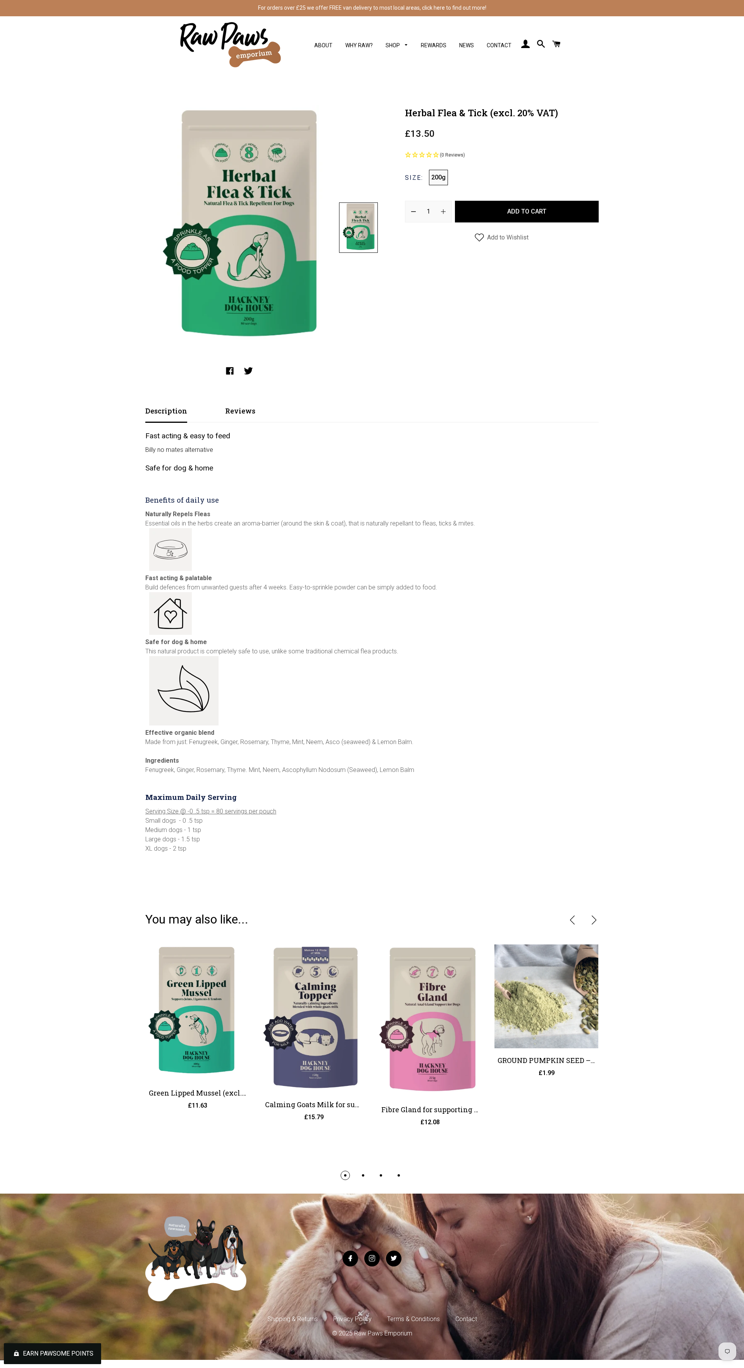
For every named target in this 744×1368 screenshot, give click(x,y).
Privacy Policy (352, 1319)
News (466, 45)
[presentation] (572, 920)
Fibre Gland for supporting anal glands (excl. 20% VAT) (474, 1109)
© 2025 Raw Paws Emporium (372, 1333)
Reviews (240, 410)
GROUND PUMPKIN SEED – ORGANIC (561, 1060)
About (323, 45)
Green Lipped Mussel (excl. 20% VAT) (211, 1093)
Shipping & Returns (292, 1319)
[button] (502, 155)
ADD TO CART (526, 211)
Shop (393, 45)
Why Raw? (359, 45)
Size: (414, 177)
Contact (499, 45)
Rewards (433, 45)
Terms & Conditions (413, 1319)
